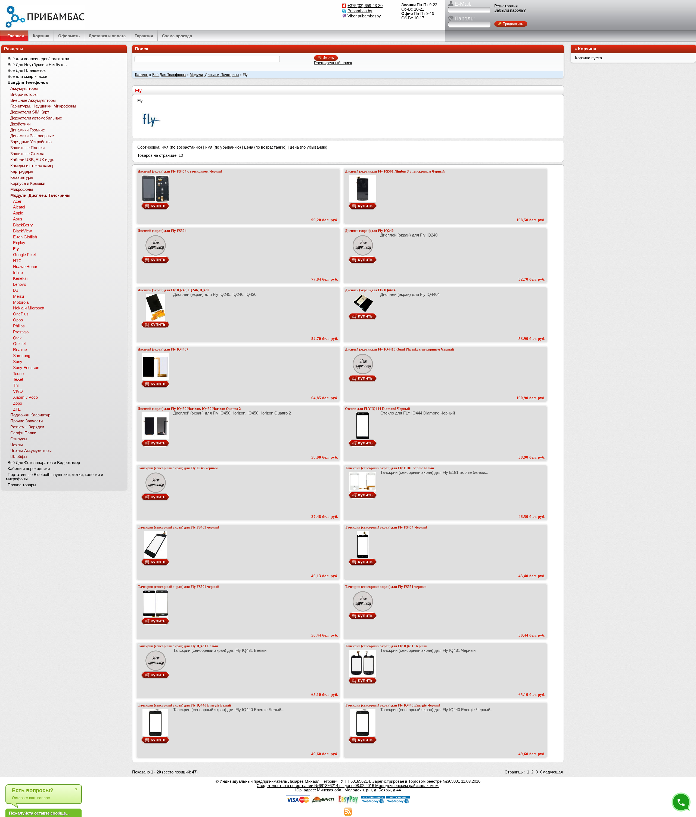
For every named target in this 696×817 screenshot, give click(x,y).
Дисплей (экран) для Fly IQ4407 (163, 349)
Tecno (18, 373)
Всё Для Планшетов (27, 70)
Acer (17, 201)
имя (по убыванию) (223, 147)
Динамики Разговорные (32, 136)
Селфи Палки (23, 433)
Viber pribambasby (364, 16)
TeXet (18, 379)
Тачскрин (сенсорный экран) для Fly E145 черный (177, 468)
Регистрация (506, 6)
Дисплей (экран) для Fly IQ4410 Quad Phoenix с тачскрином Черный (399, 349)
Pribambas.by (359, 11)
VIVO (18, 391)
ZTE (17, 409)
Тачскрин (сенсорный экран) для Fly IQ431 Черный (386, 646)
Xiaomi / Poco (25, 397)
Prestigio (21, 332)
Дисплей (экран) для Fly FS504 (162, 231)
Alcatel (19, 207)
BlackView (22, 231)
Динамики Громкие (27, 130)
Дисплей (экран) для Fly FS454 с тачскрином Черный (180, 171)
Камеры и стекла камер (32, 166)
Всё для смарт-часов (27, 76)
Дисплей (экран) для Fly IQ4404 (370, 290)
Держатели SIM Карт (29, 112)
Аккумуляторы (24, 88)
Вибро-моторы (24, 94)
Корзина (587, 49)
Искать (327, 58)
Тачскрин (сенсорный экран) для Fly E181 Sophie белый (389, 468)
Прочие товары (22, 485)
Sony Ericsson (26, 368)
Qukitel (19, 344)
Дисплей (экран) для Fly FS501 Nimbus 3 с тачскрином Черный (395, 171)
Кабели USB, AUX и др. (32, 160)
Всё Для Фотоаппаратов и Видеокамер (44, 462)
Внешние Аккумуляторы (33, 100)
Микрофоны (21, 189)
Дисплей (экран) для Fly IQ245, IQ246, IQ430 (173, 290)
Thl (15, 385)
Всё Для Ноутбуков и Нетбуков (37, 65)
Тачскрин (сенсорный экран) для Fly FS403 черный (178, 527)
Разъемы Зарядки (27, 427)
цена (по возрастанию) (265, 147)
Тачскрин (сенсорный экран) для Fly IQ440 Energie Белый (184, 705)
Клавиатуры (21, 177)
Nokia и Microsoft (28, 308)
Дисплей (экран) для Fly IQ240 (369, 231)
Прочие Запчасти (26, 421)
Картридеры (21, 171)
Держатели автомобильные (36, 118)
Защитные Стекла (27, 154)
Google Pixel (24, 255)
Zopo (17, 403)
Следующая (551, 772)
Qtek (17, 338)
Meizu (18, 296)
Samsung (21, 356)
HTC (17, 261)
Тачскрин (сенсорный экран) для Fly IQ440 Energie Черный (392, 705)
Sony (17, 362)
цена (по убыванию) (308, 147)
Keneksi (20, 278)
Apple (18, 213)
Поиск (141, 49)
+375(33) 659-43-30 (365, 6)
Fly (16, 249)
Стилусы (18, 439)
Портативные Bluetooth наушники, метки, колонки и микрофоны (54, 476)
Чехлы (16, 445)
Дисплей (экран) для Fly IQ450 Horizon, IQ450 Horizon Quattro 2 (189, 409)
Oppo (18, 320)
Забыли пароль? (510, 10)
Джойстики (20, 124)
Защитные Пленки (27, 148)
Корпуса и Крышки (27, 183)
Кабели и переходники (29, 468)
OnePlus (21, 314)
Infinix (18, 273)
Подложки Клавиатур (30, 415)
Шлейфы (18, 456)
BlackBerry (23, 225)
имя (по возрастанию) (181, 147)
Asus (17, 219)
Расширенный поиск (333, 63)
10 (181, 155)
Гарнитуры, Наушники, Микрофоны (43, 106)
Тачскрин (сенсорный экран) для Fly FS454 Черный (386, 527)
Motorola (21, 302)
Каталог (141, 75)
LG (15, 290)
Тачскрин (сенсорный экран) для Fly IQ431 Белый (178, 646)
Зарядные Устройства (31, 142)
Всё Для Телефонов (169, 75)
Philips (19, 326)
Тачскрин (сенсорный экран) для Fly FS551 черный (385, 587)
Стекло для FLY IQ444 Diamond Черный (377, 409)
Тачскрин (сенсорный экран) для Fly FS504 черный (178, 587)
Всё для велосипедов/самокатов (38, 59)
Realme (20, 350)
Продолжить (512, 24)
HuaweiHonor (25, 267)
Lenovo (19, 284)
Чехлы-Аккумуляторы (31, 451)
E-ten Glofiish (25, 237)
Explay (19, 243)
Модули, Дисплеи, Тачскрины (214, 75)
